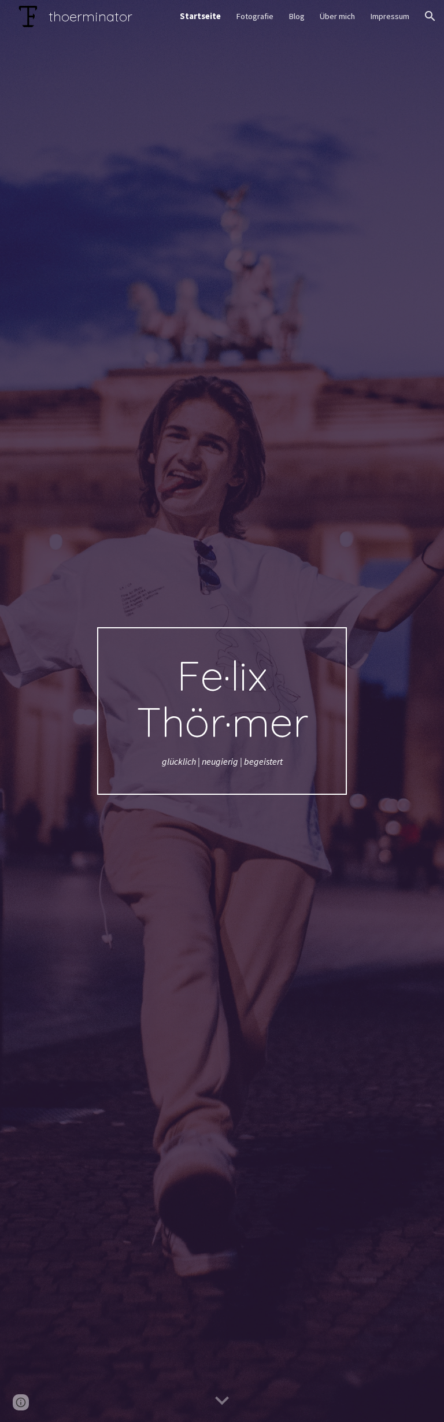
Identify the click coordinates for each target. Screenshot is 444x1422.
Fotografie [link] (254, 16)
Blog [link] (296, 16)
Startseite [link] (200, 16)
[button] (430, 16)
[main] (221, 711)
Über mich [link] (337, 16)
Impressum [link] (389, 16)
